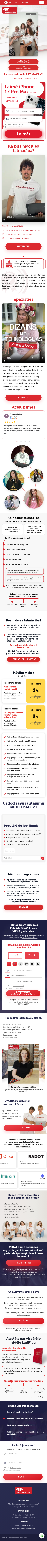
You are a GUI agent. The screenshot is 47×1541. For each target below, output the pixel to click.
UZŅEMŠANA (23, 61)
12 (38, 964)
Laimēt (23, 133)
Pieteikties (23, 246)
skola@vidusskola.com (26, 1529)
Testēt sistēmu (23, 1128)
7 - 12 (31, 955)
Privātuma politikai (18, 124)
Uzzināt (23, 907)
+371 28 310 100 (26, 1525)
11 (32, 964)
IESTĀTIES (23, 67)
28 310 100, (13, 2)
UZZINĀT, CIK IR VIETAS (23, 659)
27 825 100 (23, 2)
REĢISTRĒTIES (23, 1262)
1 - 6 (15, 955)
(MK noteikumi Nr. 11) (29, 938)
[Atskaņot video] (13, 480)
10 (26, 964)
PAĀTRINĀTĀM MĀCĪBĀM (23, 993)
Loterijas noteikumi (23, 139)
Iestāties (23, 1321)
